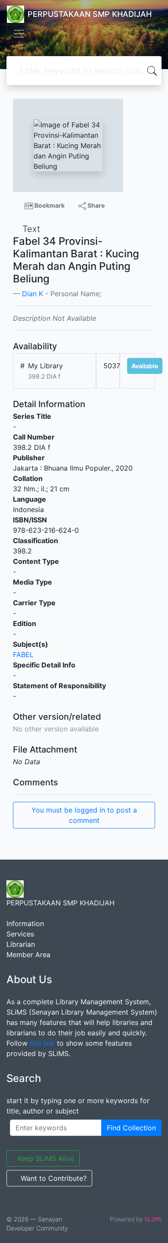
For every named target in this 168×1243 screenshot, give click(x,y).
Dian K (32, 293)
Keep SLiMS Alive (46, 1158)
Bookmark (49, 205)
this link (42, 1043)
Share (95, 205)
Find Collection (131, 1127)
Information (25, 923)
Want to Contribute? (54, 1178)
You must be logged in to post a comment (84, 815)
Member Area (28, 954)
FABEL (23, 654)
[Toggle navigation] (19, 33)
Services (20, 934)
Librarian (20, 944)
